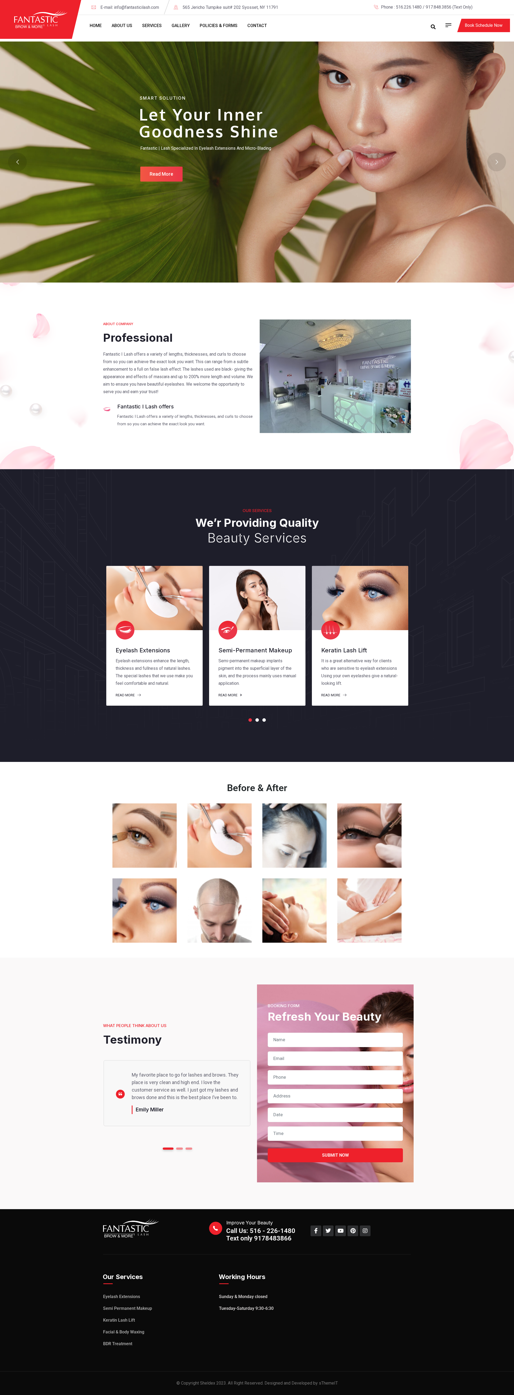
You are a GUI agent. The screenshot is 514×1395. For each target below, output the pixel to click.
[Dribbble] (508, 7)
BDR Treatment (117, 1343)
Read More (125, 695)
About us (122, 26)
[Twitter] (489, 7)
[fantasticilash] (41, 19)
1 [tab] (250, 720)
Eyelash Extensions (121, 1296)
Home (96, 26)
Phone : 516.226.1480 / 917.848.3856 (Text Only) (427, 7)
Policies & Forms (218, 26)
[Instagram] (499, 7)
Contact (257, 26)
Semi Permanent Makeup (127, 1308)
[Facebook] (480, 7)
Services (152, 26)
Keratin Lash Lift (119, 1320)
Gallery (181, 26)
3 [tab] (264, 720)
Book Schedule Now (483, 25)
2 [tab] (257, 720)
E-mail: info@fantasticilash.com (129, 7)
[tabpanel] (154, 636)
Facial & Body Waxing (123, 1331)
